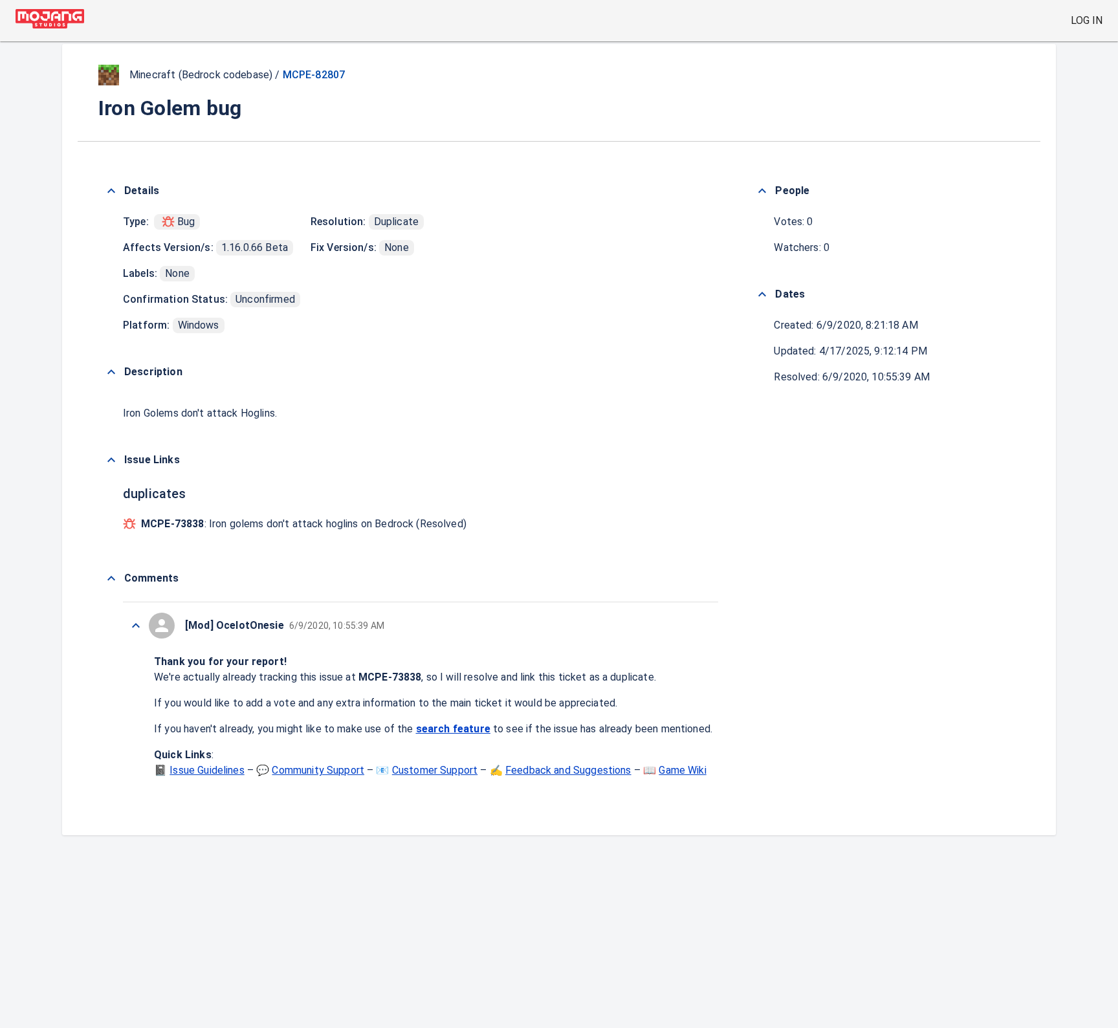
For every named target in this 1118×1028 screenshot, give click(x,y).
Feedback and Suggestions (568, 770)
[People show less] (762, 191)
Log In (1086, 20)
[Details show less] (111, 191)
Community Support (318, 770)
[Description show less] (111, 372)
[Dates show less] (762, 294)
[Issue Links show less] (111, 460)
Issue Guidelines (207, 770)
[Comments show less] (111, 578)
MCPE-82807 (314, 75)
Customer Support (434, 770)
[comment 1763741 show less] (136, 626)
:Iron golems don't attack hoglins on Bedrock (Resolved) (303, 524)
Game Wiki (682, 770)
